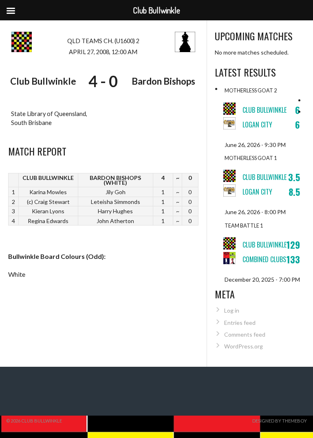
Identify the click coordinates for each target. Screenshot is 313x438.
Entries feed (240, 322)
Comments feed (244, 334)
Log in (231, 310)
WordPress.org (243, 346)
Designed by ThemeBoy (279, 420)
